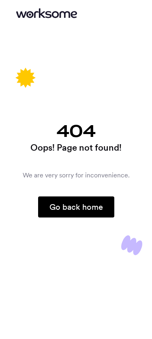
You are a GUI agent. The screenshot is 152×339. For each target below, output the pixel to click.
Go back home (76, 207)
